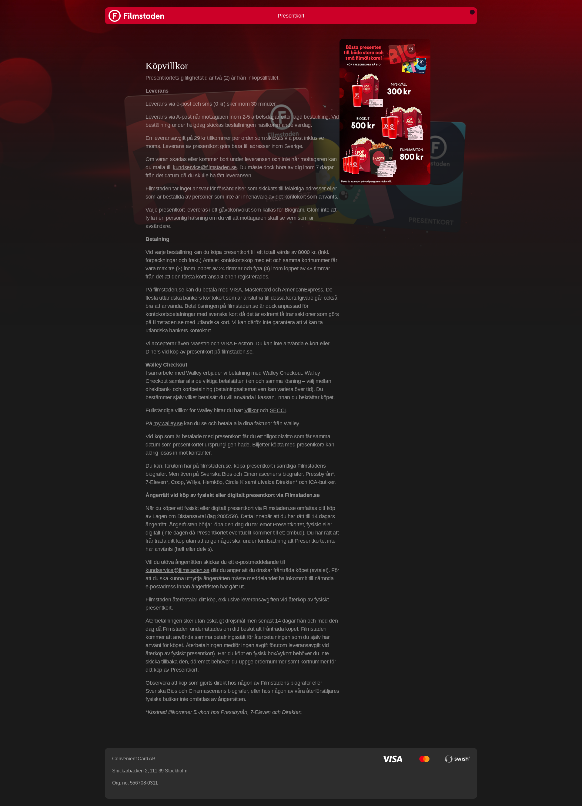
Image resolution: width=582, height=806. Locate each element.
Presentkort (291, 16)
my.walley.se (168, 423)
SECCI (278, 410)
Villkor (251, 410)
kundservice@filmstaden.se (205, 167)
